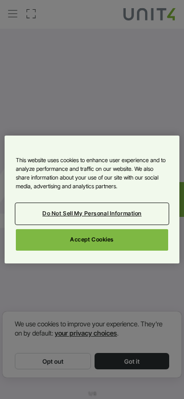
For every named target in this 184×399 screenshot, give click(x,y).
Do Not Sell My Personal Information (92, 213)
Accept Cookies (92, 239)
